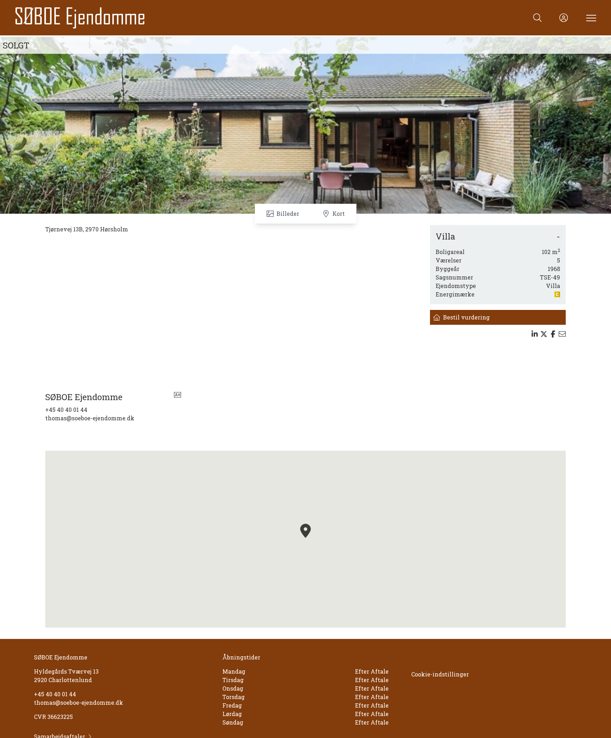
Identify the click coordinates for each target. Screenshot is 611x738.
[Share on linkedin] (534, 334)
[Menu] (590, 18)
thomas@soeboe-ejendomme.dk (89, 418)
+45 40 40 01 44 (66, 409)
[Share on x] (543, 334)
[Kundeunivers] (564, 18)
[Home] (160, 17)
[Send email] (562, 334)
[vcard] (177, 397)
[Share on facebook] (553, 334)
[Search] (537, 18)
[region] (305, 539)
